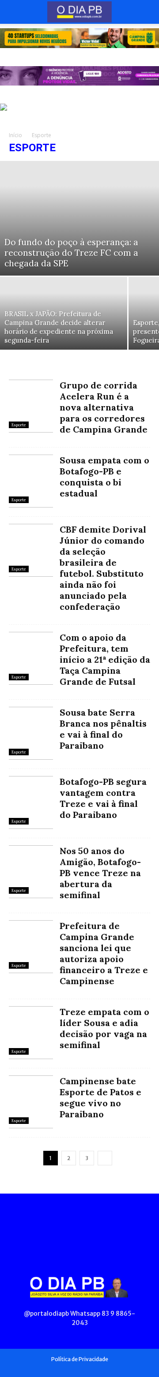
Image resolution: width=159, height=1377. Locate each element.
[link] (79, 38)
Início (15, 135)
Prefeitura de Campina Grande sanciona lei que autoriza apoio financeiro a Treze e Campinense (104, 953)
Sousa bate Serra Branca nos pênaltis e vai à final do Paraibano (103, 729)
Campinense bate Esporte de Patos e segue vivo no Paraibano (100, 1097)
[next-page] (105, 1158)
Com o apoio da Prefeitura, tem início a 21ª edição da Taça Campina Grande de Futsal (105, 659)
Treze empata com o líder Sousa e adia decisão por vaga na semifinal (104, 1028)
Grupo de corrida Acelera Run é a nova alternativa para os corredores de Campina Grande (104, 407)
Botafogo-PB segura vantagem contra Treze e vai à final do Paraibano (103, 798)
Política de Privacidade (79, 1359)
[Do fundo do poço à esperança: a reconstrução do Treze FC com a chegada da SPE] (79, 218)
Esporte (18, 424)
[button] (15, 12)
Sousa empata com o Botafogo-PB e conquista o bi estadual (104, 477)
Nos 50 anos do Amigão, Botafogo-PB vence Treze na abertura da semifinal (100, 872)
